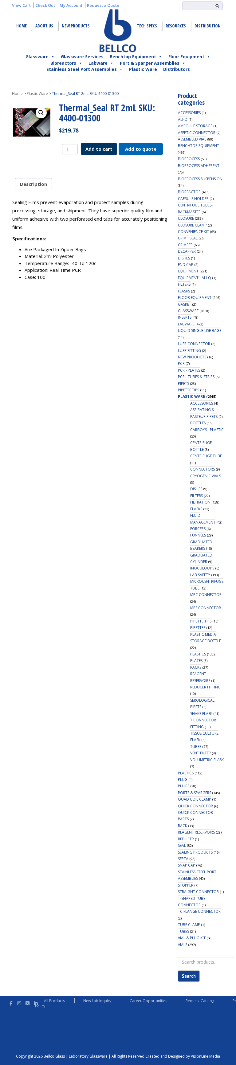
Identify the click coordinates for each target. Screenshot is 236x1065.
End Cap (185, 264)
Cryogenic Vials (205, 476)
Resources (176, 26)
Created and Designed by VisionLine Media (182, 1056)
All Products (54, 1000)
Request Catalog (200, 1000)
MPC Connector (206, 594)
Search (189, 976)
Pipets (183, 383)
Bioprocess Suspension (200, 179)
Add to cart (98, 149)
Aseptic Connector (196, 132)
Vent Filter (200, 753)
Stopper (185, 885)
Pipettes (197, 627)
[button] (41, 112)
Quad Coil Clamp (194, 799)
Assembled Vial (192, 139)
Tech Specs (147, 26)
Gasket (184, 304)
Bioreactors (63, 63)
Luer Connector (194, 343)
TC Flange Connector (199, 911)
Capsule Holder (193, 198)
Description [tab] (33, 184)
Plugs (183, 786)
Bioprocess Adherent (198, 165)
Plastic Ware (143, 69)
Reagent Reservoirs (196, 832)
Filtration (200, 502)
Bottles (198, 423)
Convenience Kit (193, 231)
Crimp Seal (188, 238)
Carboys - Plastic (207, 429)
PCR (181, 363)
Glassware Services (82, 56)
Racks (195, 667)
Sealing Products (195, 852)
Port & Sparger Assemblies (149, 63)
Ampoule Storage (195, 126)
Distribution (208, 26)
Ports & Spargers (194, 792)
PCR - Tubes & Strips (196, 376)
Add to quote (140, 149)
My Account (71, 5)
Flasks (184, 291)
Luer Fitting (189, 350)
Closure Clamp (192, 225)
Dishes (184, 258)
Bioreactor (189, 191)
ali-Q (182, 119)
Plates (196, 660)
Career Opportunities (148, 1000)
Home (21, 26)
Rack (182, 825)
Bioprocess (189, 158)
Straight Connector (198, 891)
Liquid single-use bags (199, 330)
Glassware (37, 56)
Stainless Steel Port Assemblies (81, 69)
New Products (76, 26)
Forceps (198, 528)
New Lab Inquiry (97, 1000)
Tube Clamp (189, 924)
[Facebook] (10, 1002)
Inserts (184, 317)
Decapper (187, 251)
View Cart (21, 5)
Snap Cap (186, 865)
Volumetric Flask (207, 759)
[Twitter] (27, 1002)
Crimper (185, 244)
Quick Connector (195, 806)
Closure (186, 218)
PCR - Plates (189, 370)
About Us (44, 26)
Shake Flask (201, 713)
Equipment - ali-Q (194, 277)
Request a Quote (103, 5)
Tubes (195, 746)
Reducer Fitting (205, 687)
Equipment (188, 271)
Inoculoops (202, 568)
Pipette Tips (188, 390)
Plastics (198, 654)
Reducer (186, 839)
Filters (184, 284)
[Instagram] (19, 1002)
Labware (98, 63)
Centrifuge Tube (206, 456)
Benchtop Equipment (133, 56)
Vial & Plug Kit (192, 938)
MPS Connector (205, 607)
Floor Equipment (186, 56)
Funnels (198, 535)
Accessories (189, 112)
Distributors (176, 69)
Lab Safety (200, 574)
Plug (182, 779)
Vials (182, 944)
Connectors (202, 469)
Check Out (45, 5)
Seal (182, 845)
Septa (183, 858)
